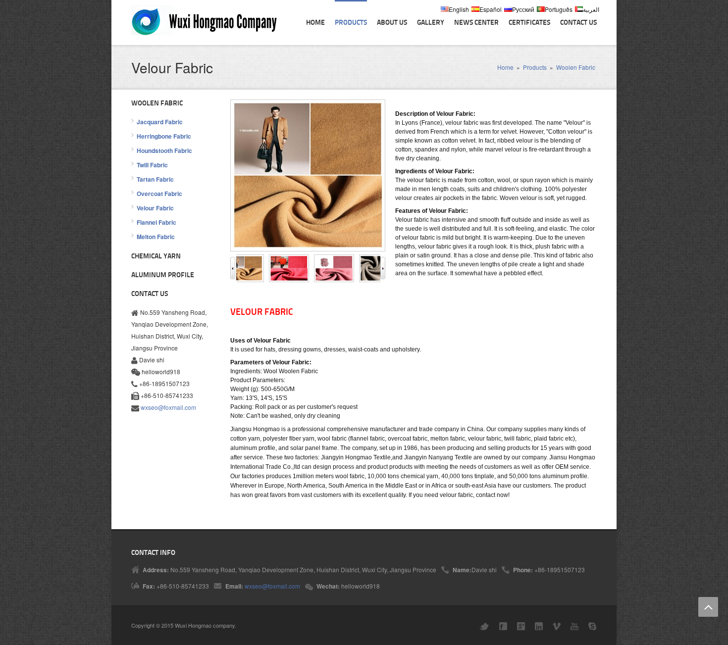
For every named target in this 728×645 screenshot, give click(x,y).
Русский (523, 9)
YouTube (574, 626)
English (459, 9)
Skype (592, 626)
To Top (708, 607)
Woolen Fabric (575, 67)
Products (351, 23)
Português (558, 9)
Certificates (529, 23)
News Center (476, 23)
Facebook (503, 626)
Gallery (430, 23)
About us (392, 23)
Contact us (578, 23)
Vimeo (557, 626)
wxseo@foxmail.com (168, 407)
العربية (591, 9)
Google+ (521, 626)
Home (315, 23)
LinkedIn (539, 626)
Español (490, 9)
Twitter (484, 626)
